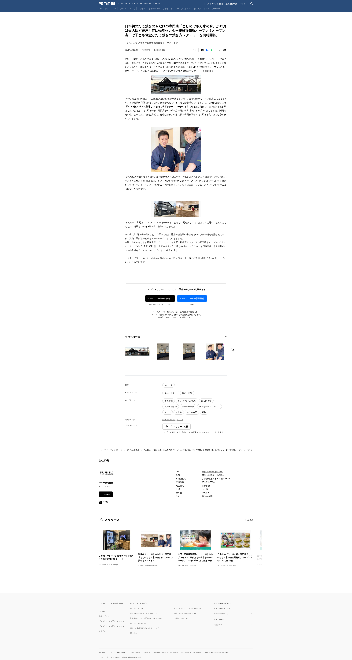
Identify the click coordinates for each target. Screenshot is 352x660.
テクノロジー (110, 8)
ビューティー (154, 8)
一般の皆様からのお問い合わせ (216, 652)
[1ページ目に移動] (225, 336)
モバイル (123, 8)
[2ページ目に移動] (226, 336)
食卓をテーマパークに (209, 406)
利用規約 (147, 652)
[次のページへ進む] (233, 350)
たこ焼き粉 (206, 400)
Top (100, 8)
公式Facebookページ (222, 608)
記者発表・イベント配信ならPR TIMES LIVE (146, 618)
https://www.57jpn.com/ (172, 419)
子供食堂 (168, 400)
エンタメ (142, 8)
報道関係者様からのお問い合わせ (165, 652)
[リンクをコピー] (225, 50)
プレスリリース (116, 450)
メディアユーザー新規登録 (192, 298)
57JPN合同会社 (133, 450)
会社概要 (102, 652)
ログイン (244, 3)
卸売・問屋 (187, 393)
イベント (168, 385)
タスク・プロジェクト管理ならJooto (187, 608)
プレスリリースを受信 (213, 3)
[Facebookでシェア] (207, 50)
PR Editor (133, 633)
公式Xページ (219, 619)
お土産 (179, 412)
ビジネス (197, 8)
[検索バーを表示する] (251, 4)
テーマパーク (188, 406)
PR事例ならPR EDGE (181, 618)
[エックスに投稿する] (202, 50)
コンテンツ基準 (134, 652)
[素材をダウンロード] (220, 50)
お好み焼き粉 (170, 406)
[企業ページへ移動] (107, 473)
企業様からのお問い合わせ (191, 652)
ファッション (168, 8)
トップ (103, 450)
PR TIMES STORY (136, 608)
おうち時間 (192, 412)
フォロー (106, 494)
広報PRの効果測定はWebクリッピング (144, 628)
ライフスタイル (184, 8)
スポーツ (216, 8)
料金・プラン (104, 616)
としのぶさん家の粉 (187, 400)
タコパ (167, 412)
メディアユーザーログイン (160, 298)
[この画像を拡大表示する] (137, 351)
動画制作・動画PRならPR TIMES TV (143, 613)
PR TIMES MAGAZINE (138, 623)
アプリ (132, 8)
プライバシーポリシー (117, 652)
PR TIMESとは (104, 611)
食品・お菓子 (170, 393)
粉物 (204, 412)
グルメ (207, 8)
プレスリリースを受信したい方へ (111, 621)
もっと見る (248, 520)
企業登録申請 (231, 3)
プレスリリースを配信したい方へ (111, 626)
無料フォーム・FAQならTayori (185, 613)
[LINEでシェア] (212, 50)
